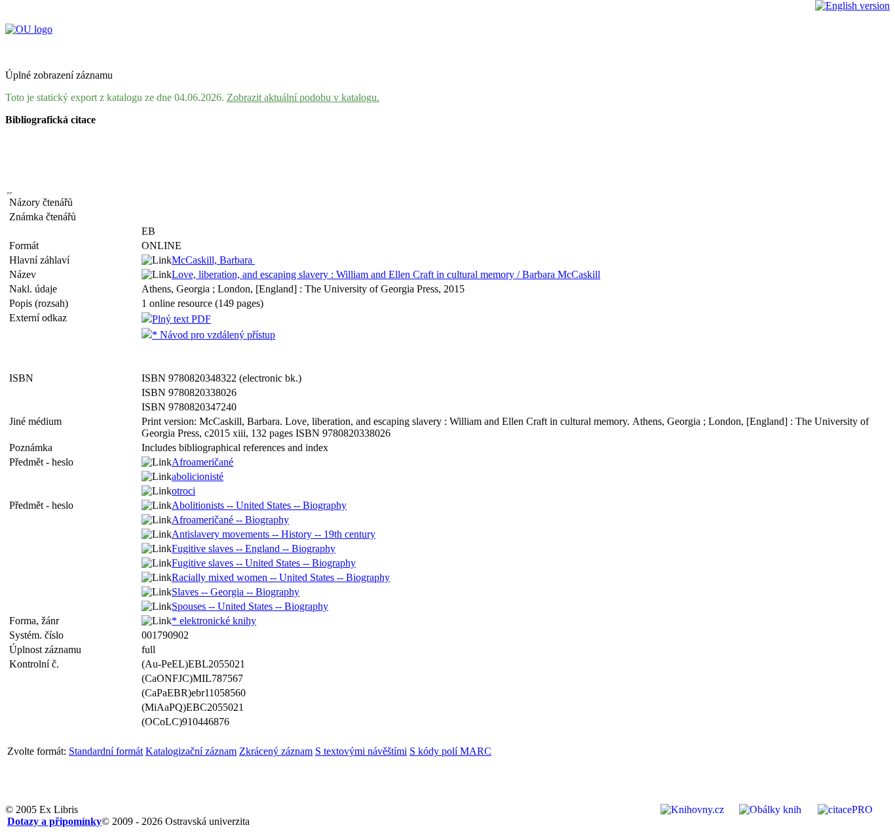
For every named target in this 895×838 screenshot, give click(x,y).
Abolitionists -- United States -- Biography (259, 505)
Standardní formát (106, 751)
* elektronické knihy (214, 620)
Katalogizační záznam (191, 751)
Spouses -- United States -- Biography (250, 606)
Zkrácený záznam (276, 751)
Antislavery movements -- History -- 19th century (273, 534)
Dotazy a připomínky (54, 821)
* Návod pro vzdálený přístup (213, 334)
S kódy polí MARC (450, 751)
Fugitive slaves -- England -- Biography (253, 548)
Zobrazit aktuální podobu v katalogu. (303, 97)
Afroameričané (202, 462)
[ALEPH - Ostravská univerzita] (28, 29)
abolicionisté (197, 476)
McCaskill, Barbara (213, 260)
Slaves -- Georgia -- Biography (235, 591)
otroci (183, 490)
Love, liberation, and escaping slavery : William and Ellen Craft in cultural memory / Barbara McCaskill (386, 274)
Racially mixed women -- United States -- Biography (281, 577)
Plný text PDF (181, 319)
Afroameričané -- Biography (230, 519)
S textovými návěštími (361, 751)
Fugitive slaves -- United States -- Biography (264, 563)
